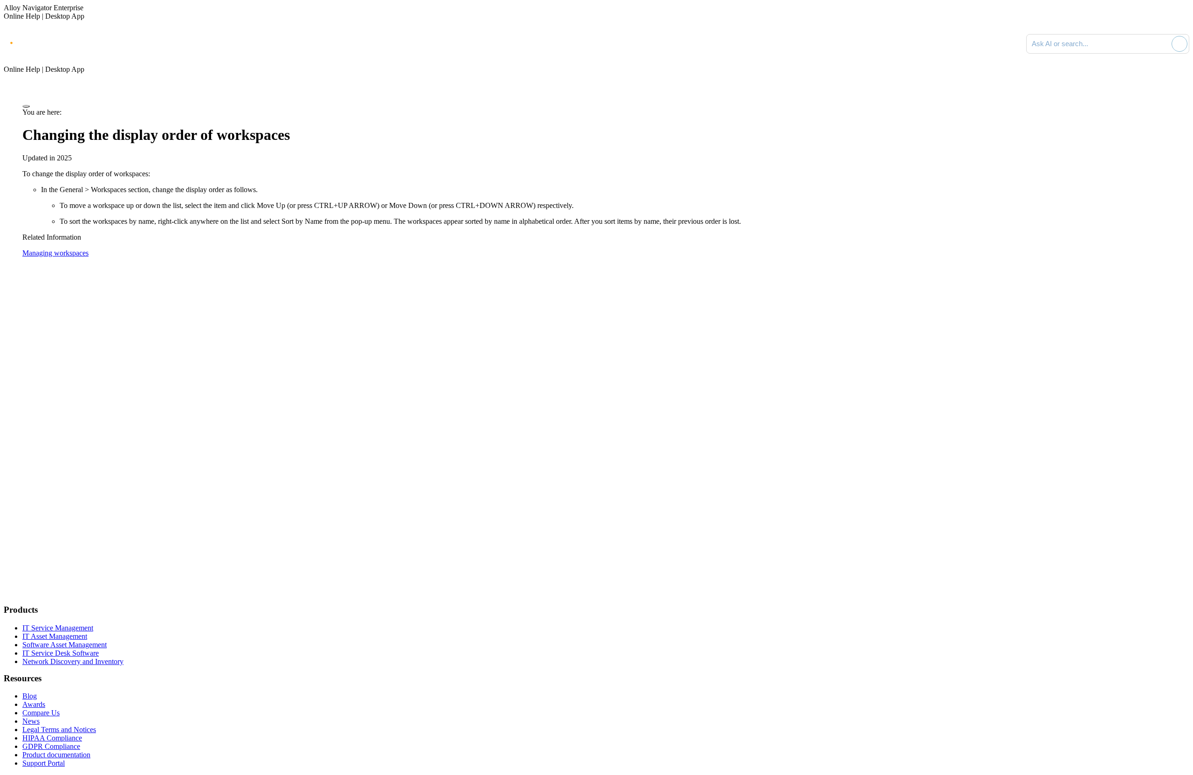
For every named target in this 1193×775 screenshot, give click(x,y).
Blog (29, 696)
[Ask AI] (1179, 44)
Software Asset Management (64, 645)
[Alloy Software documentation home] (42, 42)
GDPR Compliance (51, 746)
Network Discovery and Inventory (72, 661)
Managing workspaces (55, 253)
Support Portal (43, 763)
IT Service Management (57, 628)
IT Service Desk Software (60, 653)
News (31, 721)
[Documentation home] (107, 43)
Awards (33, 704)
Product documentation (56, 755)
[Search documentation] (1163, 44)
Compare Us (41, 713)
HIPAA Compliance (52, 738)
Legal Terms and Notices (59, 729)
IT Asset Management (54, 636)
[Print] (26, 106)
